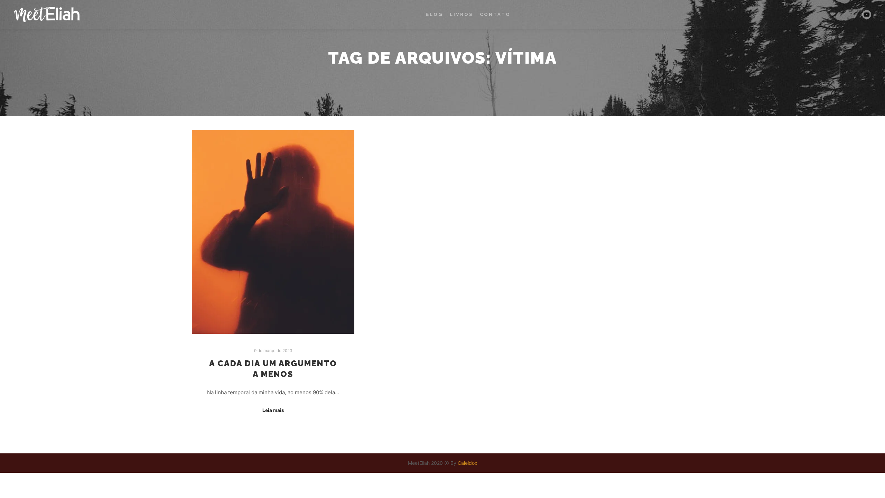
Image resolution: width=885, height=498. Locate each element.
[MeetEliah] (47, 14)
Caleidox (467, 463)
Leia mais (273, 410)
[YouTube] (866, 14)
